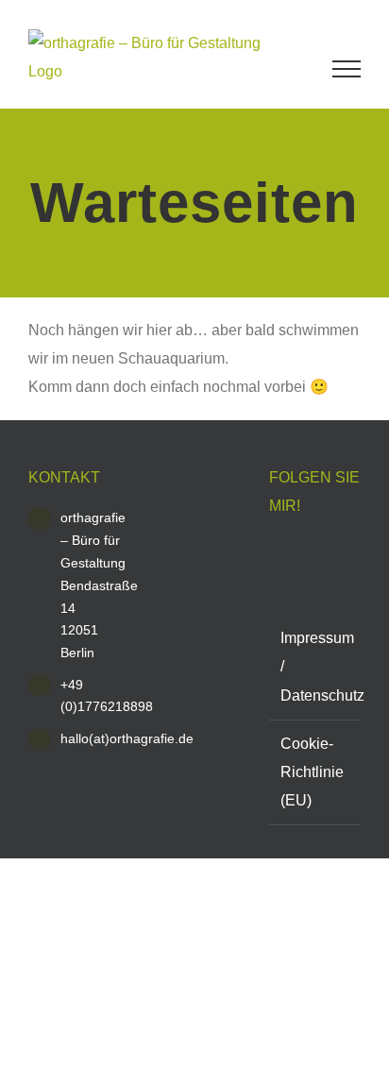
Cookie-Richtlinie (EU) (312, 772)
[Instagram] (280, 549)
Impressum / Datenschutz (315, 666)
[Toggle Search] (291, 68)
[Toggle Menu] (346, 68)
